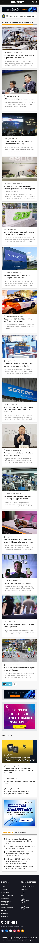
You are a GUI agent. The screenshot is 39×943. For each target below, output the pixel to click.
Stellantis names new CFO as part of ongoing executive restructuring (17, 276)
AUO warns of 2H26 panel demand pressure (19, 99)
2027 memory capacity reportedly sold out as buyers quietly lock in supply (20, 847)
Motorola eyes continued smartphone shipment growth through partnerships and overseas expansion (19, 188)
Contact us (4, 904)
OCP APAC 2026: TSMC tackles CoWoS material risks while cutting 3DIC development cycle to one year (18, 861)
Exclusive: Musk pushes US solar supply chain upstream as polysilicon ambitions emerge (19, 841)
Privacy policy (5, 898)
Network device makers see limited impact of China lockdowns (19, 669)
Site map (4, 911)
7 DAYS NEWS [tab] (20, 832)
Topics (23, 892)
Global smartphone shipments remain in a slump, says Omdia (19, 625)
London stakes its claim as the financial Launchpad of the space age (18, 142)
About (3, 886)
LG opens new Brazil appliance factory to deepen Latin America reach (19, 56)
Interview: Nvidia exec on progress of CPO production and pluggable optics (19, 867)
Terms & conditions (7, 895)
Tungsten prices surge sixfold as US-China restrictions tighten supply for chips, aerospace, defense (19, 854)
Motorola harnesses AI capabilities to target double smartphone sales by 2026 (18, 541)
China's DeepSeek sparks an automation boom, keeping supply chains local (18, 497)
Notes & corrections (7, 907)
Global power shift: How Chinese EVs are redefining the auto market (18, 320)
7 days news (24, 889)
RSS (22, 895)
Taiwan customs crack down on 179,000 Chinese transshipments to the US (18, 365)
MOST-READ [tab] (8, 832)
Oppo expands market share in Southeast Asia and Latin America (19, 454)
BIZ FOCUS (7, 736)
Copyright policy (6, 902)
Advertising (4, 889)
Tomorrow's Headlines (27, 886)
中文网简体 (4, 917)
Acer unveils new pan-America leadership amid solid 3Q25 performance (19, 233)
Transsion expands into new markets (17, 583)
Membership (5, 892)
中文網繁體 (4, 914)
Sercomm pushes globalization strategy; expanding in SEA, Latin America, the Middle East (18, 409)
